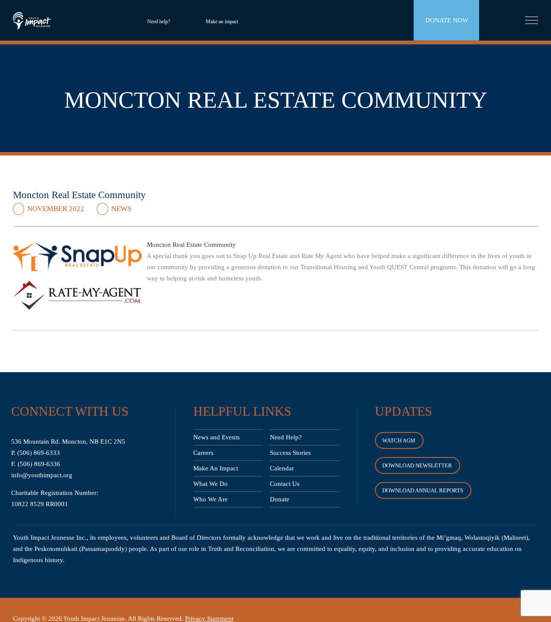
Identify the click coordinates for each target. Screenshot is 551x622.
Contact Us (285, 483)
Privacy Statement (209, 618)
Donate (279, 499)
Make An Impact (215, 468)
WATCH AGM (398, 440)
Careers (203, 452)
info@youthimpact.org (41, 475)
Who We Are (210, 499)
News (121, 209)
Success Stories (290, 452)
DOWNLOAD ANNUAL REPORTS (422, 490)
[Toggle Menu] (532, 20)
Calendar (282, 468)
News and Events (216, 437)
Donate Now (446, 20)
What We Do (210, 483)
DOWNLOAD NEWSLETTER (417, 465)
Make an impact (222, 22)
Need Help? (286, 437)
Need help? (158, 22)
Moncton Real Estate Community (191, 244)
